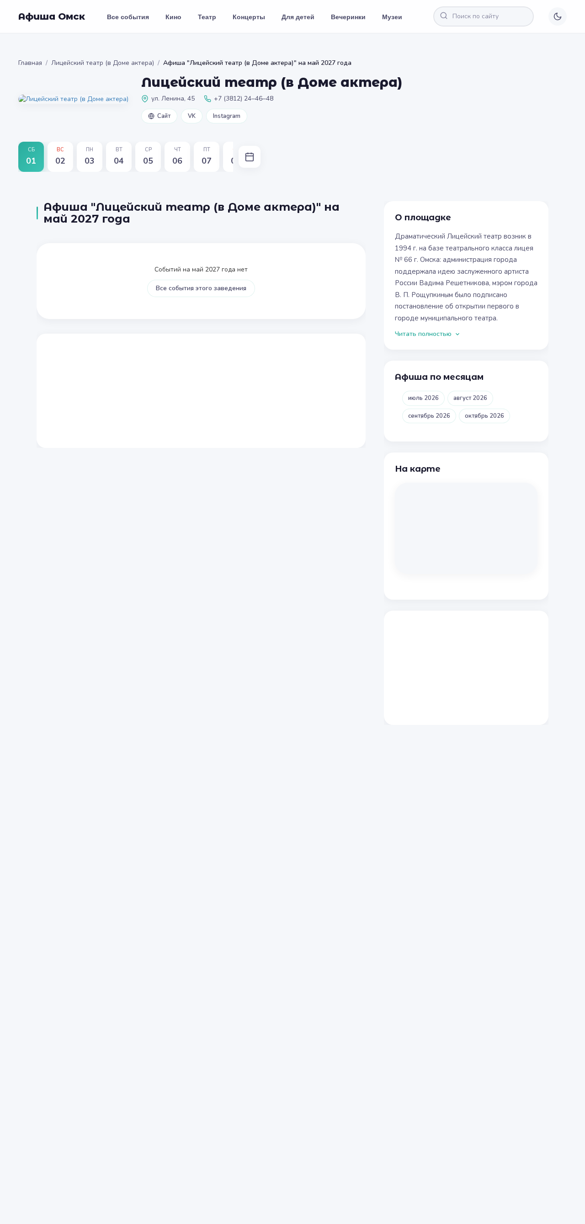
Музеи (392, 16)
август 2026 (470, 398)
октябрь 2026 (484, 416)
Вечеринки (348, 16)
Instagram (226, 116)
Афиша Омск (51, 16)
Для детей (298, 16)
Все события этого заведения (201, 288)
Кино (173, 16)
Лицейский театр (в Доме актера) (102, 63)
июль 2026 (423, 398)
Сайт (163, 116)
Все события (128, 16)
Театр (207, 16)
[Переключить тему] (557, 16)
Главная (30, 63)
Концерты (249, 16)
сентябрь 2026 (429, 416)
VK (192, 116)
